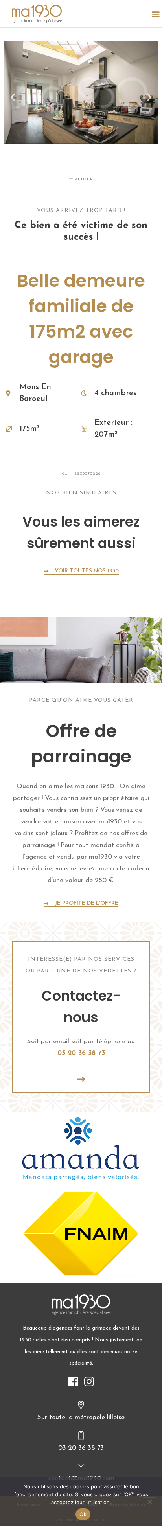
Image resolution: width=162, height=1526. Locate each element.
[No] (149, 1500)
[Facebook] (73, 1381)
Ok (83, 1514)
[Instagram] (89, 1381)
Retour (83, 179)
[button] (155, 13)
